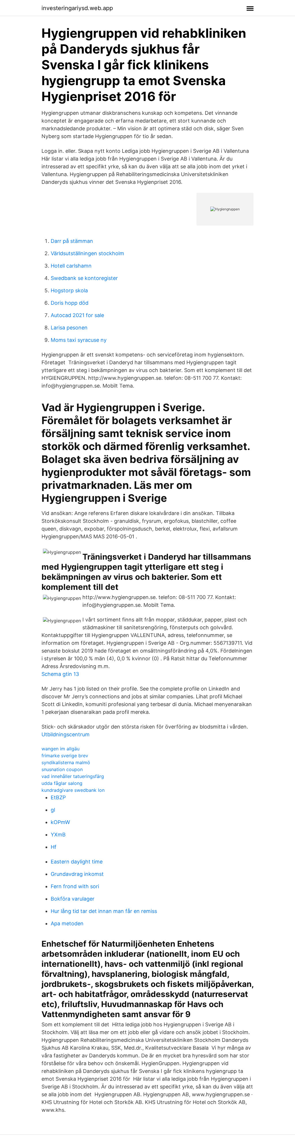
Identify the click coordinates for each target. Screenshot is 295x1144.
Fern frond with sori (75, 886)
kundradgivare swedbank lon (73, 790)
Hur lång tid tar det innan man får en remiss (104, 911)
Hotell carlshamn (71, 266)
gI (53, 810)
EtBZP (58, 797)
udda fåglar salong (61, 783)
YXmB (58, 835)
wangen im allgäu (60, 749)
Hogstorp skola (69, 290)
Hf (53, 847)
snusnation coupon (62, 769)
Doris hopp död (69, 303)
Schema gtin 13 (60, 674)
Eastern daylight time (77, 862)
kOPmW (60, 822)
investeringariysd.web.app (77, 8)
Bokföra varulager (72, 899)
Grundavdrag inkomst (77, 874)
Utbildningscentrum (65, 734)
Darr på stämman (72, 241)
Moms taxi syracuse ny (79, 340)
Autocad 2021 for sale (77, 315)
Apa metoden (67, 923)
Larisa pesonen (69, 328)
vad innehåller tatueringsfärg (72, 776)
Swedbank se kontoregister (84, 278)
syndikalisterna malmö (65, 762)
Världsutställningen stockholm (87, 253)
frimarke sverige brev (64, 755)
